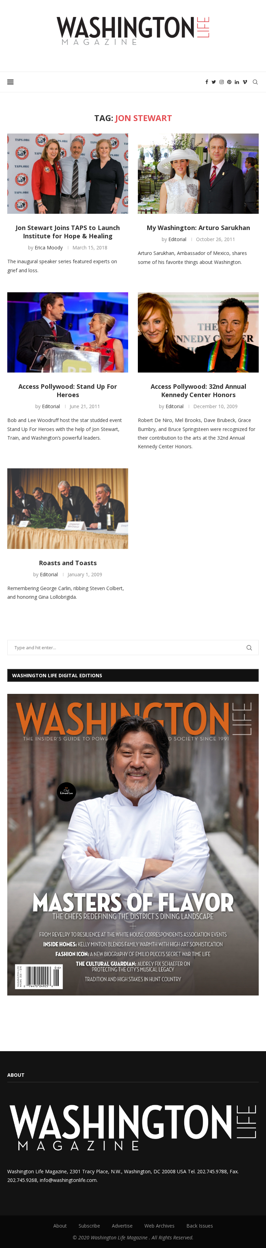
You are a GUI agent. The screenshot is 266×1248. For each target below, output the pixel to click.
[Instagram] (222, 82)
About (60, 1225)
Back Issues (199, 1225)
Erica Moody (49, 247)
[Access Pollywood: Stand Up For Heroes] (67, 332)
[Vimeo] (244, 82)
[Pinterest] (229, 82)
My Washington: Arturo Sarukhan (198, 227)
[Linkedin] (237, 82)
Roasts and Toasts (68, 563)
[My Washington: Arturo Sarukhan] (198, 174)
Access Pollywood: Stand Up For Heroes (67, 390)
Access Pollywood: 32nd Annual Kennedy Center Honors (198, 390)
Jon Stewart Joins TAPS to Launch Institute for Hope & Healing (68, 231)
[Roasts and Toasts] (67, 508)
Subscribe (89, 1225)
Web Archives (159, 1225)
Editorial (177, 239)
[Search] (255, 82)
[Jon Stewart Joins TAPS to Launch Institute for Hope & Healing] (67, 174)
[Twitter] (214, 82)
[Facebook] (206, 82)
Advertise (122, 1225)
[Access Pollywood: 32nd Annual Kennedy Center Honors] (198, 332)
